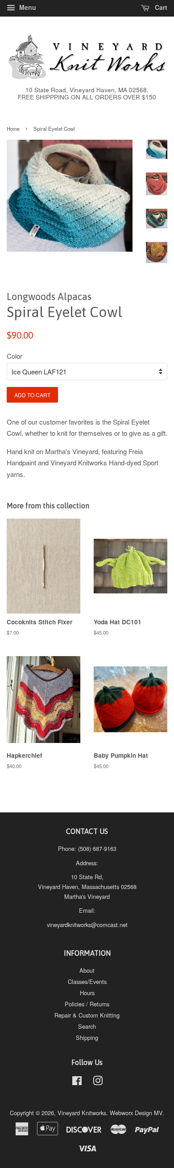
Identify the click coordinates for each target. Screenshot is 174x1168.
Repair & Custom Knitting (87, 1015)
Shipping (87, 1037)
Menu (26, 7)
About (87, 970)
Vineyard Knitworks (82, 1112)
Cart (160, 7)
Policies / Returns (87, 1004)
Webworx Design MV (136, 1112)
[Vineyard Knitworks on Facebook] (77, 1082)
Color (14, 356)
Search (87, 1026)
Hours (87, 992)
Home (13, 128)
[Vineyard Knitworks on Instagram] (98, 1082)
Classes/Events (87, 981)
